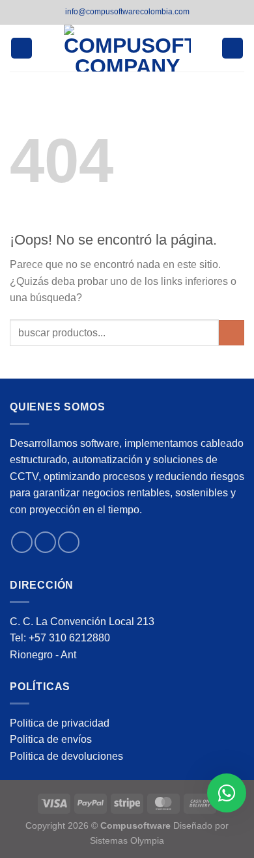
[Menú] (21, 48)
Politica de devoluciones (66, 756)
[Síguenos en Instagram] (45, 542)
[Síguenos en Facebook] (22, 542)
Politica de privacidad (59, 723)
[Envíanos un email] (68, 542)
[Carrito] (232, 48)
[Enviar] (231, 332)
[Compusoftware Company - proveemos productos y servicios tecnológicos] (127, 48)
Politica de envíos (51, 739)
